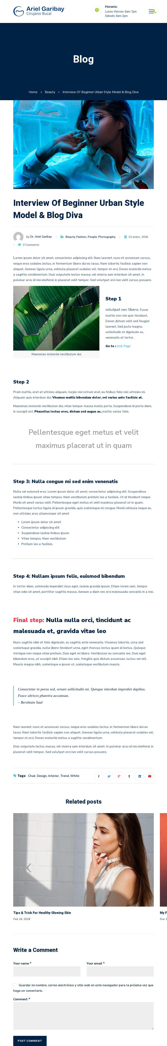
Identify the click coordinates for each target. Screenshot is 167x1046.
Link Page (124, 346)
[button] (138, 868)
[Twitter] (109, 776)
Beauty (50, 92)
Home (33, 92)
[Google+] (119, 776)
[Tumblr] (129, 776)
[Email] (150, 776)
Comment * (21, 999)
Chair (32, 776)
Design (42, 776)
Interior (53, 776)
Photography (106, 237)
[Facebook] (99, 776)
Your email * (96, 963)
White (74, 776)
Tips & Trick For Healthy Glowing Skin (42, 912)
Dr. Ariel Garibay (41, 237)
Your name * (22, 963)
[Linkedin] (139, 776)
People (92, 237)
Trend (64, 776)
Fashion (81, 237)
